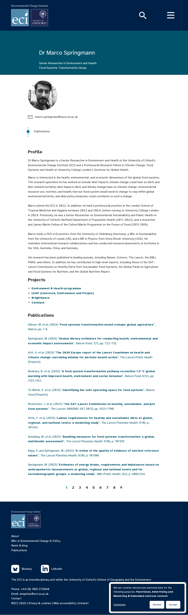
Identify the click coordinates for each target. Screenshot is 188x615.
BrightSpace (41, 298)
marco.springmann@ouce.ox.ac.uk (56, 117)
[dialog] (147, 597)
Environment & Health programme (56, 288)
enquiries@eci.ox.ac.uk (34, 594)
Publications (42, 131)
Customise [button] (119, 604)
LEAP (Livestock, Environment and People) (63, 293)
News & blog (19, 545)
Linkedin (56, 569)
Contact (16, 598)
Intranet (83, 603)
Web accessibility (64, 603)
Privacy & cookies (39, 603)
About (15, 536)
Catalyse (38, 302)
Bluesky (27, 569)
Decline (157, 604)
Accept (173, 604)
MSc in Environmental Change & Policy (35, 541)
